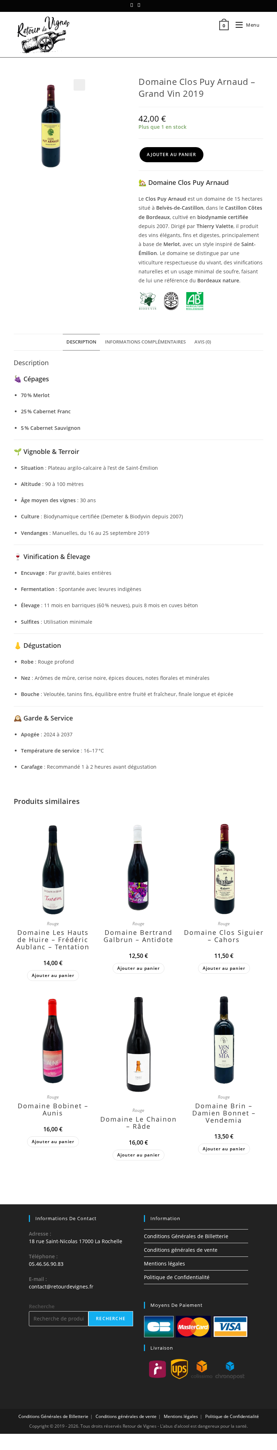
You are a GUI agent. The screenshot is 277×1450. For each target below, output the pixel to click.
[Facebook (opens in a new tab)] (132, 5)
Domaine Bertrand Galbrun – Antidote (138, 936)
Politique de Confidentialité (177, 1277)
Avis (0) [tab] (202, 342)
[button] (79, 85)
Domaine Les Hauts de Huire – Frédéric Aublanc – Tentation (52, 939)
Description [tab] (81, 342)
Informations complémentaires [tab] (145, 342)
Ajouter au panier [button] (53, 975)
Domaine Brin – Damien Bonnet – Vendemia (224, 1113)
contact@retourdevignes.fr (61, 1286)
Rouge (53, 924)
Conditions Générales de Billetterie (186, 1236)
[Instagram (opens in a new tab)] (138, 5)
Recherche (41, 1306)
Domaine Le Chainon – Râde (138, 1122)
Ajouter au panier (171, 154)
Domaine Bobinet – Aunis (53, 1109)
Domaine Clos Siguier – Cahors (224, 936)
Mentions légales (164, 1263)
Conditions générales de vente (180, 1249)
